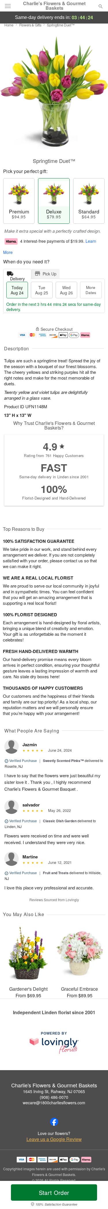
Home (9, 24)
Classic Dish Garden (60, 820)
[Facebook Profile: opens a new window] (54, 1122)
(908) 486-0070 (54, 1097)
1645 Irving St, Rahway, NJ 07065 (54, 1091)
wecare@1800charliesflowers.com (54, 1102)
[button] (95, 1196)
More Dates (91, 290)
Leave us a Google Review (54, 1139)
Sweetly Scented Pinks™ (63, 760)
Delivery (17, 277)
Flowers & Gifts (30, 24)
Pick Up (49, 274)
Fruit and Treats (56, 872)
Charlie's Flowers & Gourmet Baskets (54, 5)
